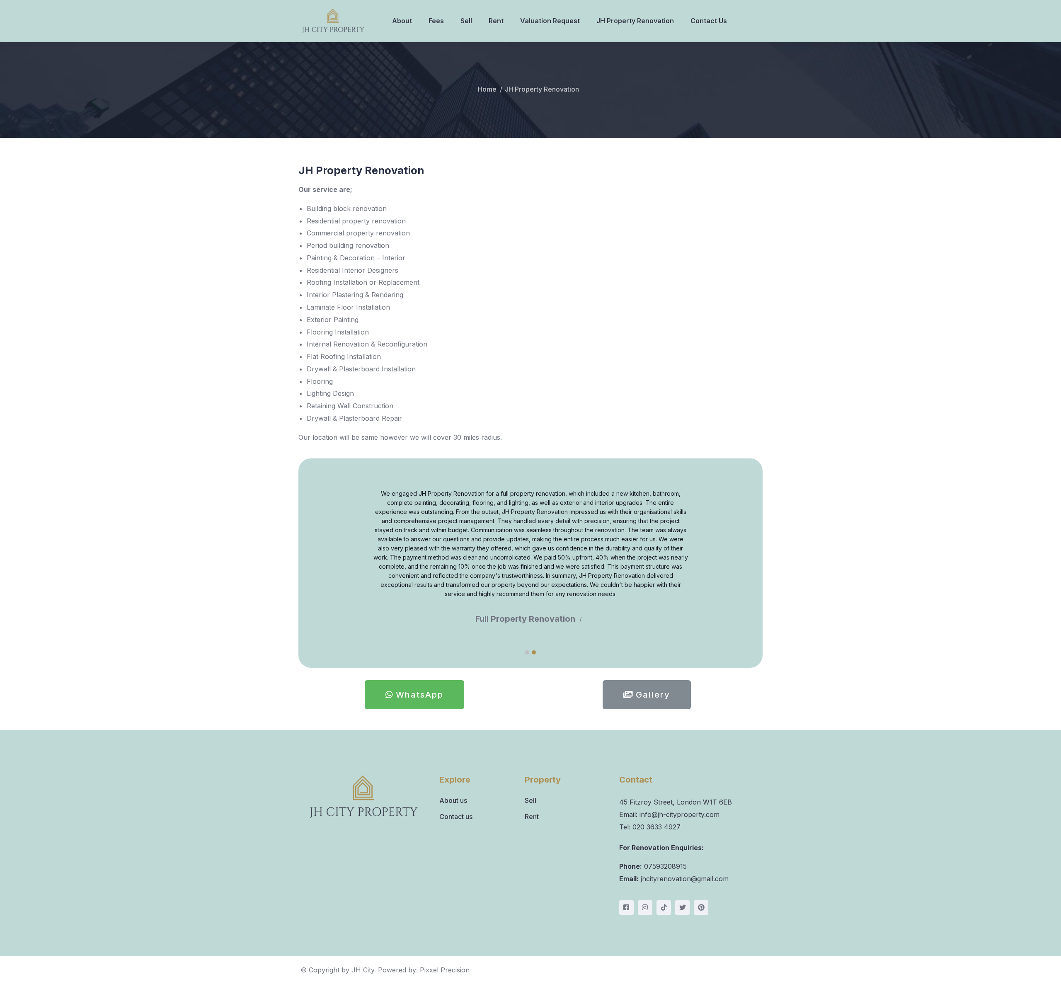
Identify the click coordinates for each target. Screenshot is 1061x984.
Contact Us (708, 21)
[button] (527, 652)
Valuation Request (550, 21)
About (402, 21)
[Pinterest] (701, 907)
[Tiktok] (663, 907)
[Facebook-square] (626, 907)
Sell (466, 21)
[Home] (333, 21)
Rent (496, 21)
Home (487, 89)
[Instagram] (645, 907)
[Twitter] (682, 907)
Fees (436, 21)
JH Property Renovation (635, 21)
